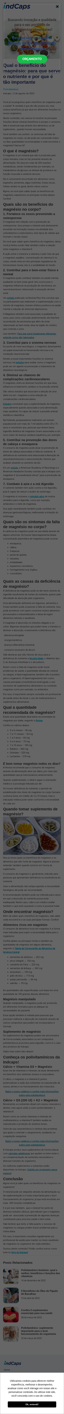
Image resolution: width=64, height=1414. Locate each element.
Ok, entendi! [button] (32, 1404)
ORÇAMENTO (32, 59)
